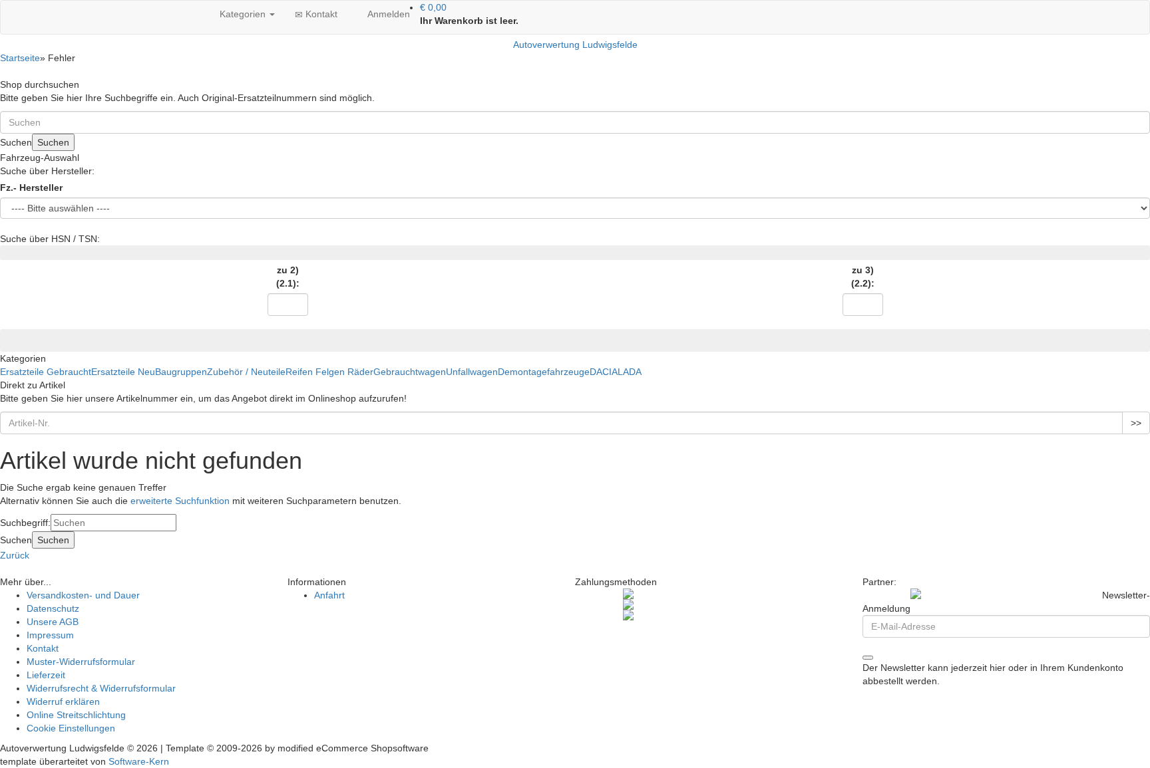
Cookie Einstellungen (71, 728)
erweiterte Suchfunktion (180, 500)
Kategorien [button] (242, 14)
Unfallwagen (472, 371)
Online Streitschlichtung (76, 714)
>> (1136, 423)
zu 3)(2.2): (862, 277)
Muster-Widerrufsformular (81, 661)
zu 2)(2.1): (287, 277)
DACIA (604, 371)
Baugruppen (181, 371)
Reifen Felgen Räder (329, 371)
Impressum (50, 635)
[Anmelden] (867, 658)
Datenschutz (53, 608)
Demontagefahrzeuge (544, 371)
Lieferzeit (46, 675)
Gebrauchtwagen (409, 371)
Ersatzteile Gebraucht (45, 371)
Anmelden (387, 14)
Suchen (53, 142)
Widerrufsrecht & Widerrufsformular (101, 688)
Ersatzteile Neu (123, 371)
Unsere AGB (53, 621)
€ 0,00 (433, 7)
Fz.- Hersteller (31, 187)
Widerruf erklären (63, 701)
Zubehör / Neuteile (246, 371)
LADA (630, 371)
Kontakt (320, 14)
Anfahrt (329, 595)
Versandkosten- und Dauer (83, 595)
